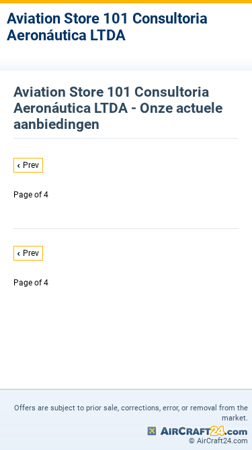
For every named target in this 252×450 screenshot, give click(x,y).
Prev (31, 165)
